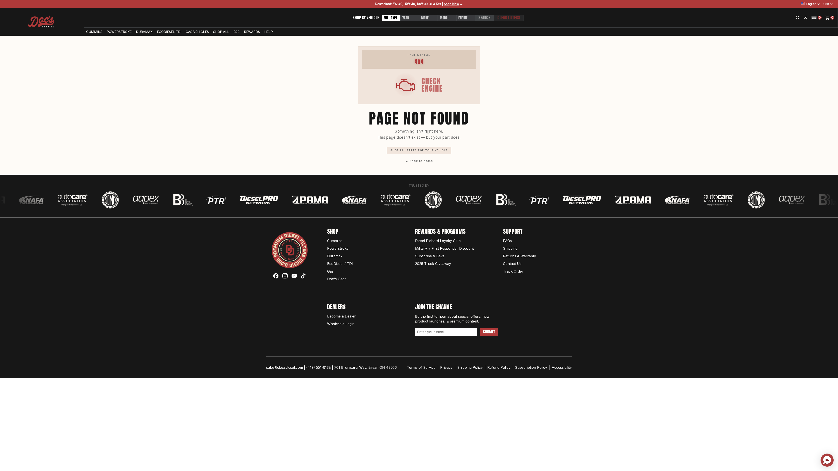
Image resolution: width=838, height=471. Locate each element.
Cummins (334, 241)
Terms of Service (421, 367)
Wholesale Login (340, 324)
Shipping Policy (470, 367)
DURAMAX (144, 32)
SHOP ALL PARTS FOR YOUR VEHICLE (419, 150)
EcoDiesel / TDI (340, 263)
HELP (268, 32)
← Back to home (419, 161)
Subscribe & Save (430, 256)
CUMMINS (94, 32)
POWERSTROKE (119, 32)
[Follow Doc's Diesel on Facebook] (275, 275)
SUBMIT (489, 332)
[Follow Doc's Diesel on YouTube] (294, 275)
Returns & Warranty (519, 256)
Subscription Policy (531, 367)
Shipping (510, 248)
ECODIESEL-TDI (169, 32)
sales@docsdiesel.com (284, 367)
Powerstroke (338, 248)
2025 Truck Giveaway (433, 263)
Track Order (513, 271)
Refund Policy (498, 367)
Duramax (334, 256)
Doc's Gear (336, 279)
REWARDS (252, 32)
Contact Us (512, 263)
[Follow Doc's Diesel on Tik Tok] (303, 275)
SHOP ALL (221, 32)
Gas (330, 271)
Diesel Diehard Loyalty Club (438, 241)
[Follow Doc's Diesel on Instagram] (285, 275)
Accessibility (562, 367)
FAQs (507, 241)
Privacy (446, 367)
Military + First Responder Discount (444, 248)
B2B (237, 32)
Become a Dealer (341, 316)
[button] (816, 18)
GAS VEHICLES (197, 32)
